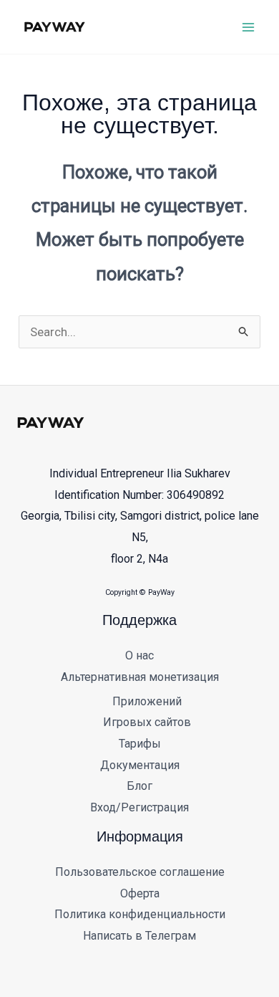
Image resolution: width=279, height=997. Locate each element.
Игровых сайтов (147, 722)
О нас (139, 655)
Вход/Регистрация (139, 807)
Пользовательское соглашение (140, 872)
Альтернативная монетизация (140, 677)
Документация (140, 765)
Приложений (147, 701)
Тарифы (140, 743)
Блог (139, 786)
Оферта (140, 893)
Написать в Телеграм (139, 936)
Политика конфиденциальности (139, 914)
